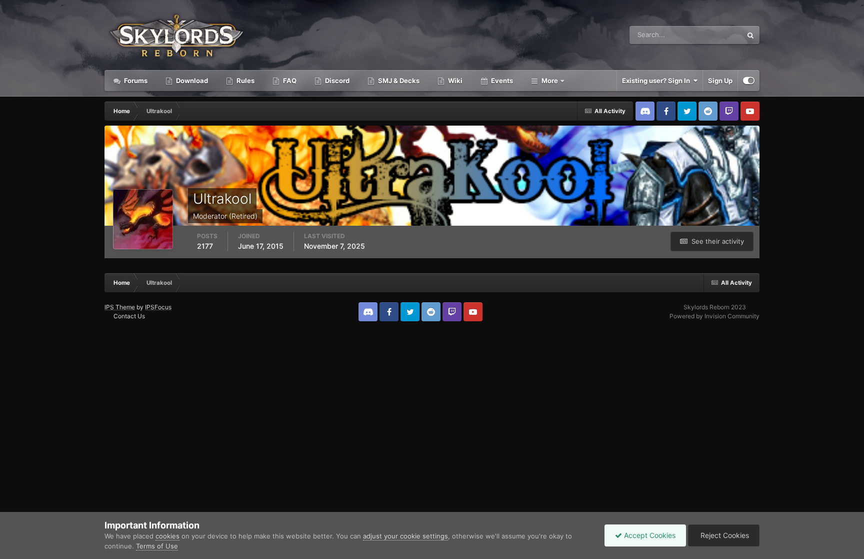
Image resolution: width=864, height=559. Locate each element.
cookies (168, 536)
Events (501, 81)
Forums (135, 81)
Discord (337, 81)
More (550, 81)
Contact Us (129, 316)
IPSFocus (158, 307)
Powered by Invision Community (715, 316)
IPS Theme (119, 307)
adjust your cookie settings (405, 536)
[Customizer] (749, 80)
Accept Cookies (649, 535)
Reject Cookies (723, 535)
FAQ (289, 81)
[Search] (751, 35)
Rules (244, 81)
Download (191, 81)
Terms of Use (157, 546)
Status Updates (706, 35)
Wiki (454, 81)
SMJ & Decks (398, 81)
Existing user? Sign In (657, 81)
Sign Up (720, 81)
